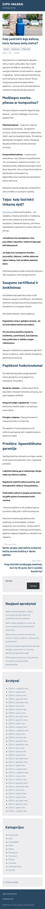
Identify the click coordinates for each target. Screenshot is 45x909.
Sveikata (12, 863)
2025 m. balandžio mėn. (18, 744)
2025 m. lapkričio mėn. (18, 720)
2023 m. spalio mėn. (17, 807)
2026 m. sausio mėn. (17, 713)
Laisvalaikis (13, 842)
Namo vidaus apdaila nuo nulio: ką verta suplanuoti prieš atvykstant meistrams (20, 626)
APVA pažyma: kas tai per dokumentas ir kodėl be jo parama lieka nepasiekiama (22, 661)
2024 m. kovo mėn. (16, 790)
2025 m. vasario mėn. (17, 751)
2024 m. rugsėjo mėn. (17, 769)
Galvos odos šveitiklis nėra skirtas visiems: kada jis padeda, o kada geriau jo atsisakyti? (22, 638)
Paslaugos (15, 49)
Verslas (11, 870)
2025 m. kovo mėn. (16, 748)
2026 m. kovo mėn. (16, 706)
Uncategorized (14, 866)
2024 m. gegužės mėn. (18, 783)
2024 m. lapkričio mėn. (18, 762)
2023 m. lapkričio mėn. (18, 804)
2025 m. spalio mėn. (17, 723)
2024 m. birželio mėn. (17, 779)
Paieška (9, 581)
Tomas (16, 53)
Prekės (11, 859)
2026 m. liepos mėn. (17, 692)
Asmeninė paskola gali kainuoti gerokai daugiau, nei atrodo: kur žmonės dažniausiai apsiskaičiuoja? (23, 649)
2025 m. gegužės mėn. (18, 741)
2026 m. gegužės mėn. (18, 699)
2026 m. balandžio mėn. (18, 702)
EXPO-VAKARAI (12, 4)
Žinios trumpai (12, 882)
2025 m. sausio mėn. (17, 755)
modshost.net (7, 899)
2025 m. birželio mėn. (17, 737)
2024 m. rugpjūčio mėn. (18, 772)
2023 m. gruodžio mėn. (18, 800)
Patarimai (26, 49)
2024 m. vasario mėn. (17, 793)
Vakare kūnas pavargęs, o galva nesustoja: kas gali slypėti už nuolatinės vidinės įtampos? (19, 615)
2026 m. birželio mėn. (17, 695)
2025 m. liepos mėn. (17, 734)
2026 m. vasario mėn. (17, 709)
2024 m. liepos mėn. (17, 776)
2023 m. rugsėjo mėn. (17, 811)
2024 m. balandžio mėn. (18, 786)
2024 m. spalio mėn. (17, 765)
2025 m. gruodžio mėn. (18, 716)
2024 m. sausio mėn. (17, 797)
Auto (10, 838)
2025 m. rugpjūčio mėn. (18, 730)
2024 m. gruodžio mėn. (18, 758)
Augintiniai (13, 835)
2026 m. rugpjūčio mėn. (18, 688)
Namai (6, 49)
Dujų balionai (8, 212)
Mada (10, 845)
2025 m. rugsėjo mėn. (17, 727)
